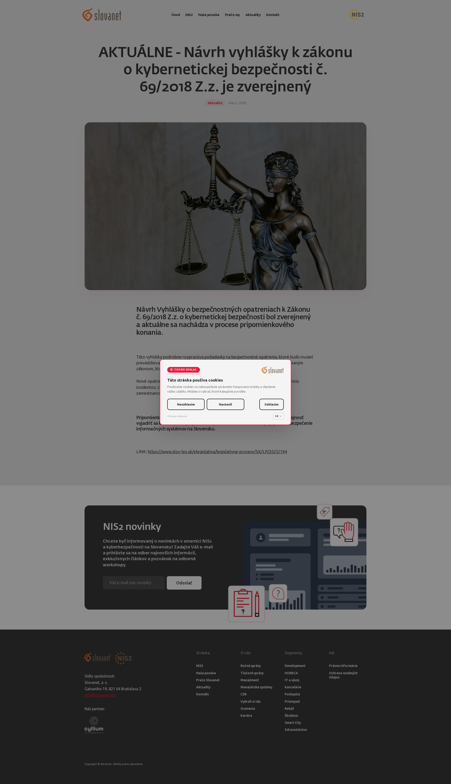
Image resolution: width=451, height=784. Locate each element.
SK (277, 416)
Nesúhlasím (186, 404)
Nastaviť (225, 404)
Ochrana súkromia (177, 416)
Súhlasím (271, 404)
